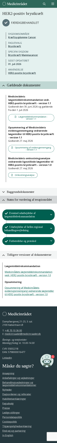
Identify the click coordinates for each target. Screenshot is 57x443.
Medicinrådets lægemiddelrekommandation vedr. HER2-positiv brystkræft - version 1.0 (28, 273)
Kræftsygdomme (17, 37)
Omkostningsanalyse (24, 175)
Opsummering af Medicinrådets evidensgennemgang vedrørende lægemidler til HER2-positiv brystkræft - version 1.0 (29, 291)
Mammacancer (30, 55)
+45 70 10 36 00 (13, 330)
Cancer (32, 37)
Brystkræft (14, 46)
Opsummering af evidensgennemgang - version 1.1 (32, 148)
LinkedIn (7, 357)
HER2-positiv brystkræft (22, 73)
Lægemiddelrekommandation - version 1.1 (33, 117)
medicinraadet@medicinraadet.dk (23, 334)
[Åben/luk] (51, 215)
